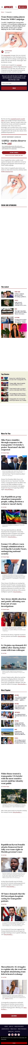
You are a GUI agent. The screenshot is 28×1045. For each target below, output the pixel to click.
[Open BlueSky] (12, 1035)
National (17, 695)
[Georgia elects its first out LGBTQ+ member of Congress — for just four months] (7, 320)
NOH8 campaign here (7, 171)
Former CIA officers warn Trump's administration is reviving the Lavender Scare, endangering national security (14, 549)
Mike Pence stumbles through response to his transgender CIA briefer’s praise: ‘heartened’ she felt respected (13, 445)
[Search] (16, 7)
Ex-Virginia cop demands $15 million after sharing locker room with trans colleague (14, 647)
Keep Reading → (9, 489)
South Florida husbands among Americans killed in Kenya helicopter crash (20, 734)
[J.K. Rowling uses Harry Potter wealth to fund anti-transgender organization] (4, 394)
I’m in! (14, 88)
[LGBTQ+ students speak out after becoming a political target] (7, 294)
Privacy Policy (22, 1037)
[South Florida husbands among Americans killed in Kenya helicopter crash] (7, 732)
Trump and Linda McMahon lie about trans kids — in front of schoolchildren (21, 725)
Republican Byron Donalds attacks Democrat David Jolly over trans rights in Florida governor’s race (13, 848)
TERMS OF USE (10, 1031)
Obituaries (17, 712)
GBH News (7, 998)
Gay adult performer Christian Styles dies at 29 (21, 716)
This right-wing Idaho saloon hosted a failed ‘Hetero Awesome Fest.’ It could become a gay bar (20, 313)
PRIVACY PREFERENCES (22, 1029)
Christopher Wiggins (5, 452)
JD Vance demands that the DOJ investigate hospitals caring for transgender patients (13, 897)
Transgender (8, 12)
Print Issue (17, 292)
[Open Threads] (15, 1035)
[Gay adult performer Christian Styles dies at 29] (7, 714)
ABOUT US (11, 1026)
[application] (14, 330)
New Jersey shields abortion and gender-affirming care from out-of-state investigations (13, 603)
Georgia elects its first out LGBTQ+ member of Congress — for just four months (20, 322)
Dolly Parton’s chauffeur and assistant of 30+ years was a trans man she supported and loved (20, 305)
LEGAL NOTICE (17, 1031)
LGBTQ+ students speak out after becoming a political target (20, 296)
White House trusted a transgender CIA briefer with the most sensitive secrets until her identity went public (12, 778)
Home (2, 12)
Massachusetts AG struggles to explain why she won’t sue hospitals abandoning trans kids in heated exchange (13, 970)
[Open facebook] (9, 1035)
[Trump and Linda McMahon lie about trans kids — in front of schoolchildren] (7, 723)
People (16, 300)
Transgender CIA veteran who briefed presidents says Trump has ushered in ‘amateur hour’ (17, 400)
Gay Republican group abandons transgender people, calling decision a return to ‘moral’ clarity (12, 500)
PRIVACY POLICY (13, 1029)
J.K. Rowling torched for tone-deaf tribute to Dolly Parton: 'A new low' (21, 742)
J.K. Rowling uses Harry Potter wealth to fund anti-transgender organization (17, 395)
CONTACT (6, 1026)
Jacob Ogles (4, 507)
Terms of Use (3, 1039)
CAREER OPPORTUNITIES (19, 1026)
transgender (7, 55)
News (16, 309)
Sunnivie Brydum (9, 50)
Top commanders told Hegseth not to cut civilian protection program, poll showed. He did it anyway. (21, 708)
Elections (17, 317)
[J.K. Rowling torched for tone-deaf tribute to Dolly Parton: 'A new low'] (7, 740)
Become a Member (14, 152)
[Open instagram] (19, 1035)
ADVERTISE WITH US (5, 1029)
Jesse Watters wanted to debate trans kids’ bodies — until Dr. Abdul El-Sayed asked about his (20, 700)
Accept (14, 1043)
